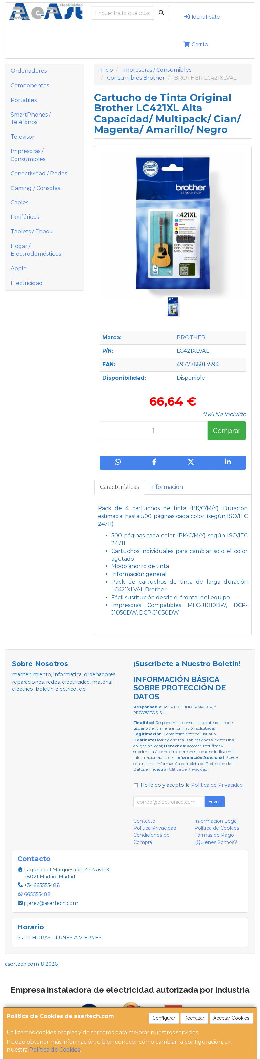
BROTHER (191, 337)
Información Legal (216, 821)
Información (166, 487)
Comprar (226, 431)
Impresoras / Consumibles (27, 155)
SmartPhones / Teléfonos (30, 118)
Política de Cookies (54, 1049)
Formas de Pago (214, 835)
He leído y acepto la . (192, 785)
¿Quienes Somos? (215, 842)
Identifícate (205, 17)
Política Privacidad (154, 828)
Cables (19, 202)
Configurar (163, 1018)
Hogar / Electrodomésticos (35, 250)
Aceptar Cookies (231, 1018)
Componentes (29, 85)
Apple (18, 268)
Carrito (199, 44)
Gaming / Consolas (35, 188)
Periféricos (24, 217)
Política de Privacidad (187, 769)
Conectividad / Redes (38, 173)
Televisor (22, 136)
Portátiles (23, 100)
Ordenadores (28, 71)
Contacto (144, 821)
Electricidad (26, 283)
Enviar (214, 801)
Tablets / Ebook (31, 231)
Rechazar (194, 1018)
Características (119, 487)
